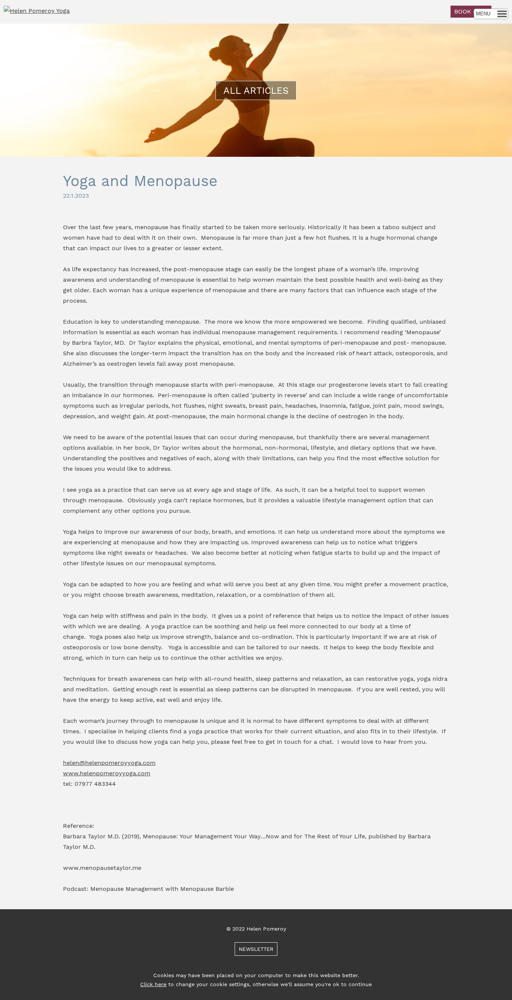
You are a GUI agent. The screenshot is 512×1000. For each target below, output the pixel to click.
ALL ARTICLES (256, 90)
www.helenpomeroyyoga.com (106, 773)
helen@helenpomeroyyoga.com (109, 762)
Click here (153, 984)
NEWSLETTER (256, 949)
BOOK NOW (471, 11)
